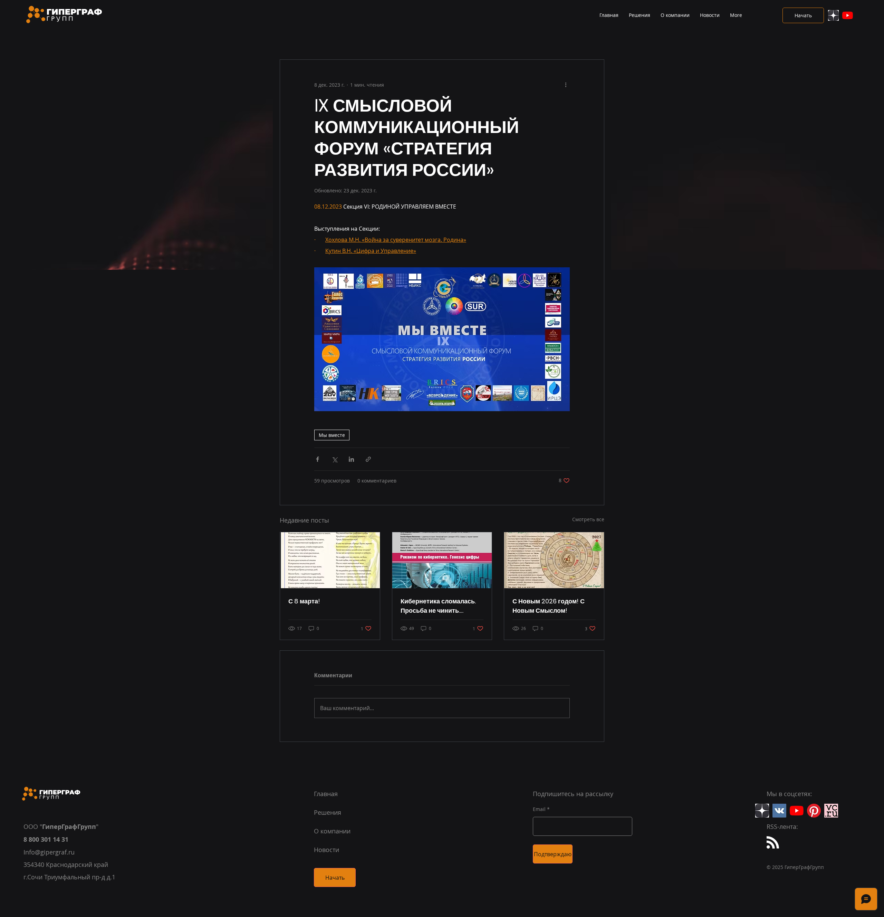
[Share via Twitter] (334, 459)
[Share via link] (368, 459)
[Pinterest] (814, 811)
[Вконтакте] (779, 811)
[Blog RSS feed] (773, 842)
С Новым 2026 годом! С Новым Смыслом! (548, 606)
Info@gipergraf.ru (49, 852)
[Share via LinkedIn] (351, 459)
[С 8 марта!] (330, 560)
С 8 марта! (304, 601)
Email (539, 809)
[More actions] (565, 84)
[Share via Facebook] (317, 459)
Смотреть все (588, 519)
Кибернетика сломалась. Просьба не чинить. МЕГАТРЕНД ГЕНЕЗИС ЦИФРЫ (438, 606)
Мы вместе (332, 435)
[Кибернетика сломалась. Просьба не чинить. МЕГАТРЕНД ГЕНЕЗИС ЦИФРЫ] (442, 560)
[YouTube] (847, 15)
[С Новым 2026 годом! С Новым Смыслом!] (554, 560)
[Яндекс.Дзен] (833, 15)
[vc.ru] (831, 811)
